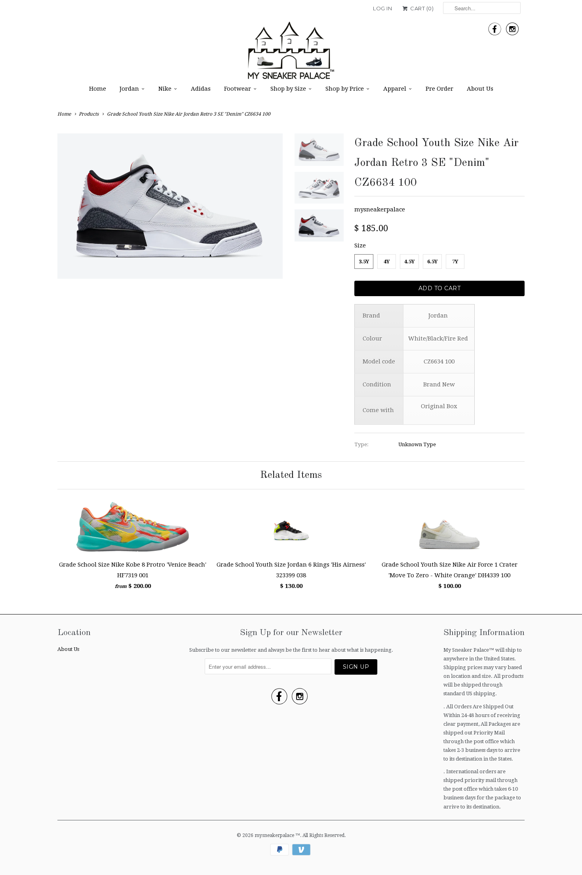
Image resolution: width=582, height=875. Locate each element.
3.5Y (364, 261)
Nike (164, 88)
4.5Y (409, 261)
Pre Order (439, 88)
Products (89, 114)
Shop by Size (288, 88)
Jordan (129, 88)
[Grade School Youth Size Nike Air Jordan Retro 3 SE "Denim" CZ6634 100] (170, 206)
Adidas (201, 88)
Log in (382, 8)
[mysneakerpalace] (291, 53)
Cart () (421, 8)
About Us (480, 88)
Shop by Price (344, 88)
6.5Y (432, 261)
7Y (455, 261)
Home (97, 88)
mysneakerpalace (379, 209)
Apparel (394, 88)
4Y (387, 261)
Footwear (237, 88)
